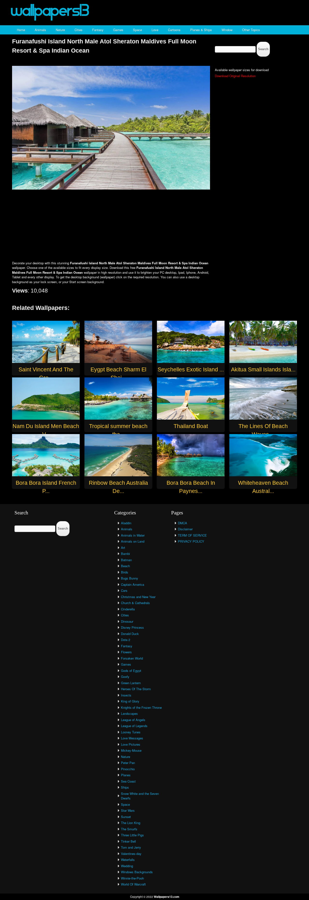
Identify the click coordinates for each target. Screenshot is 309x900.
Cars (124, 590)
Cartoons (174, 29)
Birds (124, 572)
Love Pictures (130, 744)
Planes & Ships (201, 29)
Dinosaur (127, 621)
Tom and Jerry (131, 847)
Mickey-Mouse (131, 750)
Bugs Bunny (129, 578)
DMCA (182, 523)
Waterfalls (128, 859)
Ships (125, 787)
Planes (126, 775)
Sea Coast (128, 781)
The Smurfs (129, 829)
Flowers (126, 652)
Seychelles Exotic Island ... (191, 369)
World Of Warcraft (133, 884)
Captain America (132, 584)
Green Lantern (131, 683)
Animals (40, 29)
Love (155, 29)
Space (137, 29)
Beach (125, 566)
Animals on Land (132, 541)
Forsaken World (132, 658)
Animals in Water (133, 535)
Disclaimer (185, 529)
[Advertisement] (154, 225)
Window (227, 29)
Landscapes (129, 713)
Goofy (125, 676)
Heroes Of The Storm (136, 689)
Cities (79, 29)
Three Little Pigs (132, 835)
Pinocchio (128, 769)
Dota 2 (125, 639)
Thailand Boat (191, 426)
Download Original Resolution (235, 76)
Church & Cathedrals (135, 602)
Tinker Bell (128, 841)
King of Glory (130, 701)
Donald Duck (130, 633)
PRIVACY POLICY (191, 541)
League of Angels (133, 719)
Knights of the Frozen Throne (141, 707)
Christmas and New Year (138, 596)
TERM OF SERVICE (192, 535)
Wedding (127, 866)
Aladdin (126, 523)
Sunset (126, 816)
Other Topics (251, 29)
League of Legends (134, 725)
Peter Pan (128, 762)
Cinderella (128, 609)
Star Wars (128, 810)
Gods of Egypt (131, 670)
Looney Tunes (130, 732)
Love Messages (132, 738)
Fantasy (98, 29)
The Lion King (130, 822)
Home (21, 29)
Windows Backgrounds (137, 872)
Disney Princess (132, 627)
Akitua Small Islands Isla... (263, 369)
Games (118, 29)
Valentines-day (131, 853)
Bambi (125, 553)
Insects (126, 695)
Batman (126, 560)
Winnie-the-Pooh (132, 878)
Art (123, 547)
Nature (60, 29)
